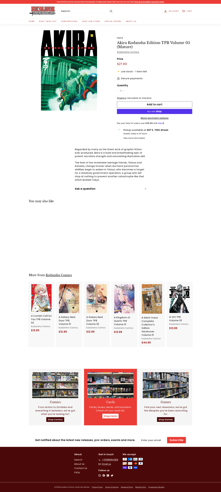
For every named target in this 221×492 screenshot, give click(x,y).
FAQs (77, 472)
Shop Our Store (91, 21)
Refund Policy (140, 487)
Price (120, 59)
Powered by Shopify (156, 487)
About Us (131, 21)
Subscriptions (69, 21)
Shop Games (166, 419)
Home (32, 21)
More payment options (155, 118)
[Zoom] (69, 70)
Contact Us (80, 468)
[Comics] (55, 385)
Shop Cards (110, 416)
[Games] (166, 385)
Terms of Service (112, 487)
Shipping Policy (127, 487)
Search (78, 459)
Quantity (122, 85)
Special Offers (113, 21)
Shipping (121, 98)
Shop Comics (55, 419)
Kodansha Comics (128, 52)
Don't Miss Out (48, 21)
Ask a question (85, 189)
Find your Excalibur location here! (149, 2)
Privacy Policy (97, 487)
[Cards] (110, 385)
